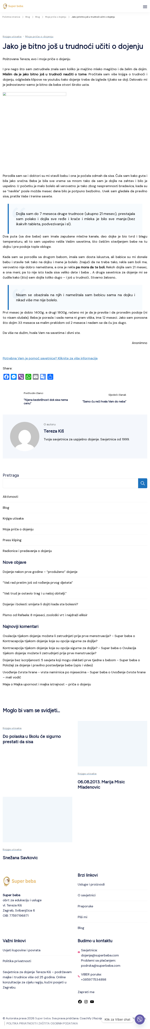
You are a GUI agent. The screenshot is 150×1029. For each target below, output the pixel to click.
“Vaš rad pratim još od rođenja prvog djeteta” (38, 582)
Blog (6, 507)
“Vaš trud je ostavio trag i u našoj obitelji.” (35, 593)
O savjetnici (86, 895)
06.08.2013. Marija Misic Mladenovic (101, 784)
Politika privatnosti (17, 961)
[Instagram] (86, 1002)
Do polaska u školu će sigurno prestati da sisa (32, 739)
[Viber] (140, 1019)
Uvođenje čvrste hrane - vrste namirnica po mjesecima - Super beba (55, 672)
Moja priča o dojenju (39, 36)
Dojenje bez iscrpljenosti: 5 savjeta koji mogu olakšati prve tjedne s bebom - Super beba (70, 660)
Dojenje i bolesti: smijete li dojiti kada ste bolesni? (40, 604)
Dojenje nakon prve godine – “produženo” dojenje (40, 572)
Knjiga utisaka (12, 36)
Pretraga (11, 475)
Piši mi (82, 917)
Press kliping (12, 540)
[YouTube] (92, 1002)
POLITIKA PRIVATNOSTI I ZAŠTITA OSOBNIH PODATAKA (42, 1023)
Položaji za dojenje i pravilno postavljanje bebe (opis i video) (48, 665)
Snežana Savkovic (20, 857)
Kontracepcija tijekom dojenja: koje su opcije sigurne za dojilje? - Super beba (61, 648)
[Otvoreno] (145, 7)
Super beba (43, 1018)
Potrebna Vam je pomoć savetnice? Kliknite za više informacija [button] (50, 358)
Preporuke (85, 906)
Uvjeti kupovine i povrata (21, 950)
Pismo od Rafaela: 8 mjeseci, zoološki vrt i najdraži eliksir (45, 615)
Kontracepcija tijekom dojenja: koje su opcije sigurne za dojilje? (50, 641)
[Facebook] (80, 1002)
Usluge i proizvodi (91, 884)
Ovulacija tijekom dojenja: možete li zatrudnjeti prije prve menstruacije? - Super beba (67, 636)
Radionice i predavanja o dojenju (27, 551)
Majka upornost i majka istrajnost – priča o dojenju (52, 684)
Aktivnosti (10, 496)
